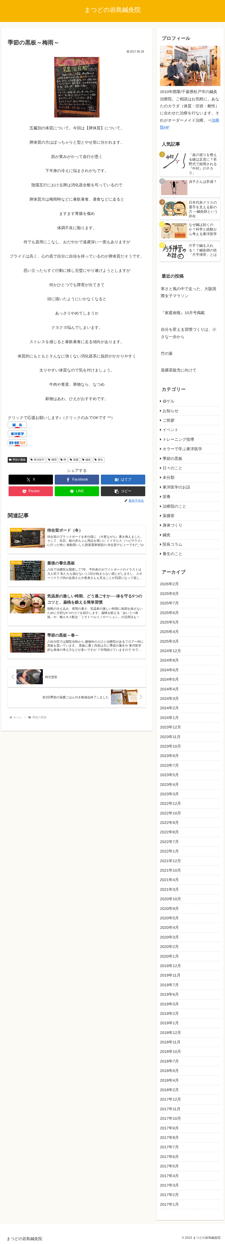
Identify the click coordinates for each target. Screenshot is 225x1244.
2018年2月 (169, 1090)
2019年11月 (170, 975)
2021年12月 (170, 861)
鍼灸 (88, 459)
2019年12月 (170, 966)
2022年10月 (170, 813)
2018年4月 (169, 1080)
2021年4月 (169, 880)
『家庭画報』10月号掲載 (183, 313)
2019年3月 (169, 1004)
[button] (123, 491)
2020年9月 (169, 908)
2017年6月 (169, 1156)
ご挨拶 (168, 420)
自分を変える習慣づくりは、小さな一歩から (188, 333)
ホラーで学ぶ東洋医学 (182, 449)
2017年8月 (169, 1137)
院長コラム (172, 544)
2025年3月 (169, 641)
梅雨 (54, 459)
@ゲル (168, 401)
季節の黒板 (19, 459)
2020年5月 (169, 918)
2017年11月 (170, 1109)
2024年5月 (169, 679)
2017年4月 (169, 1176)
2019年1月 (169, 1023)
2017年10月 (170, 1118)
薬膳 (75, 459)
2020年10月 (170, 899)
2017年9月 (169, 1128)
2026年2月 (169, 584)
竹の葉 (167, 353)
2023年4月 (169, 784)
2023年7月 (169, 765)
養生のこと (172, 554)
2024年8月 (169, 660)
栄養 (167, 496)
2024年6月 (169, 670)
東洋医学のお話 (176, 487)
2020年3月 (169, 937)
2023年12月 (170, 727)
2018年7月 (169, 1061)
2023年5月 (169, 775)
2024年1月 (169, 717)
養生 (100, 459)
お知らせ (170, 411)
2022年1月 (169, 851)
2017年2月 (169, 1195)
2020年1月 (169, 956)
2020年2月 (169, 946)
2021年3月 (169, 889)
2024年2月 (169, 708)
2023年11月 (170, 737)
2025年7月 (169, 603)
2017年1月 (169, 1204)
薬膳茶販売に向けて (178, 370)
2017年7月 (169, 1147)
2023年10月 (170, 746)
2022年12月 (170, 803)
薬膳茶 (168, 516)
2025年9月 (169, 593)
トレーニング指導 (178, 439)
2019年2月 (169, 1013)
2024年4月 (169, 689)
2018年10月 (170, 1051)
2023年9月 (169, 756)
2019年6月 (169, 994)
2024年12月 (170, 651)
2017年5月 (169, 1166)
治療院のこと (174, 506)
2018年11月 (170, 1042)
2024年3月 (169, 698)
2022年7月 (169, 842)
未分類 (168, 477)
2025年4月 (169, 631)
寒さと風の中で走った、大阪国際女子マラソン (188, 292)
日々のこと (172, 468)
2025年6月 (169, 613)
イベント (170, 430)
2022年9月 (169, 822)
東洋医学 (39, 459)
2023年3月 (169, 794)
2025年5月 (169, 622)
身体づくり (172, 525)
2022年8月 (169, 832)
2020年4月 (169, 927)
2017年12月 (170, 1099)
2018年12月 (170, 1032)
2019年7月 (169, 985)
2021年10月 (170, 870)
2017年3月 (169, 1185)
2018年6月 (169, 1070)
